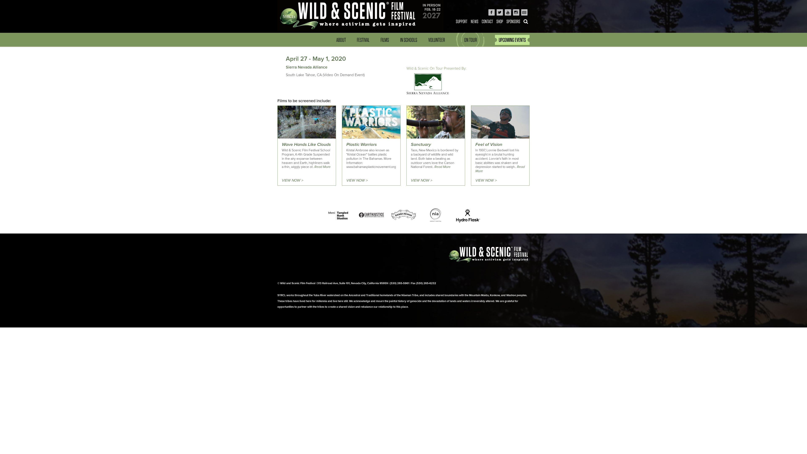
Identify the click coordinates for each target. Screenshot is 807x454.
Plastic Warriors (361, 144)
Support (461, 21)
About (341, 40)
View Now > (292, 180)
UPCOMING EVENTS (512, 40)
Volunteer (436, 40)
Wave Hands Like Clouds (306, 144)
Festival (363, 40)
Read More (322, 167)
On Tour (470, 40)
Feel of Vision (488, 144)
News (474, 21)
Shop (499, 21)
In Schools (408, 40)
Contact (487, 21)
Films (385, 40)
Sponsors (513, 21)
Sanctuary (421, 144)
